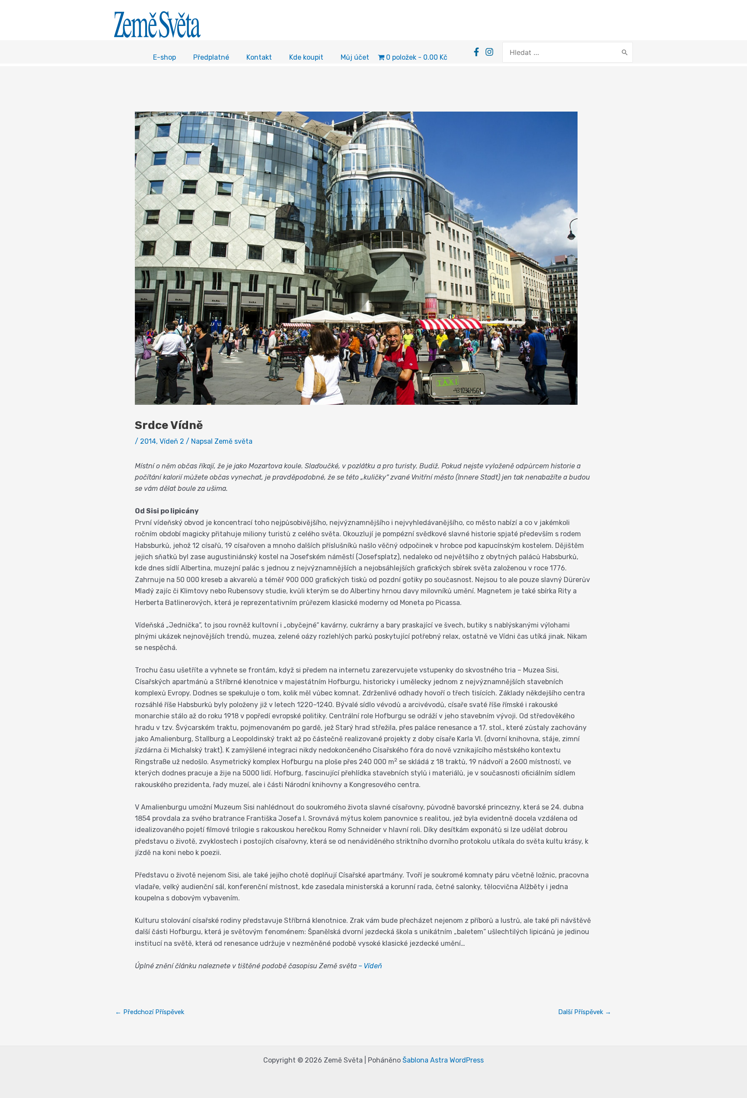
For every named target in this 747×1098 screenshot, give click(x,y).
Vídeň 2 (172, 441)
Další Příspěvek (584, 1012)
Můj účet (355, 57)
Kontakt (259, 57)
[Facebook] (476, 52)
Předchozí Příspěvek (149, 1012)
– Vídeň (370, 966)
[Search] (624, 52)
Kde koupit (306, 57)
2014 (148, 441)
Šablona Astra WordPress (443, 1060)
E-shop (164, 57)
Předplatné (211, 57)
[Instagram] (489, 52)
